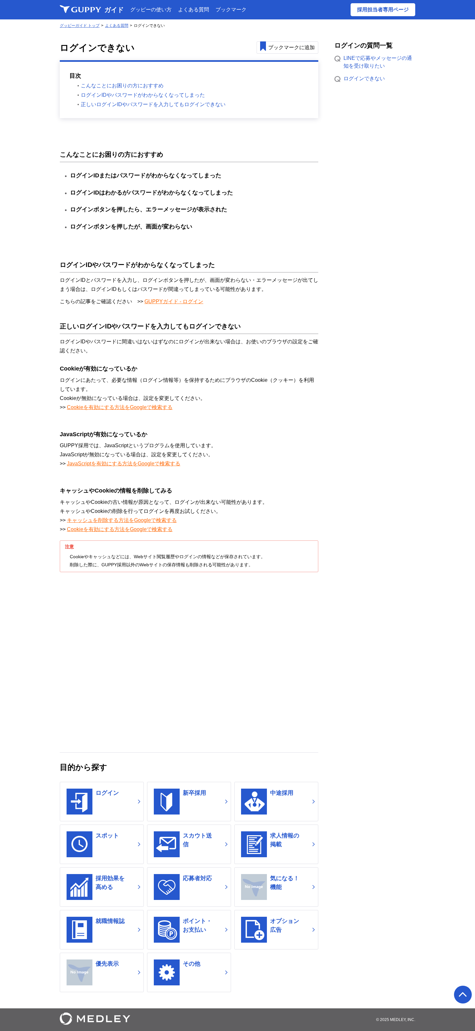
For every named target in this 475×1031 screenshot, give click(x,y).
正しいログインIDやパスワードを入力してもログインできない (153, 104)
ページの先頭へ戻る (463, 994)
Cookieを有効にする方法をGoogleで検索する (120, 407)
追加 (291, 47)
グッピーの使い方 (151, 9)
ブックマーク (231, 9)
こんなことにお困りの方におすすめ (122, 85)
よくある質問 (193, 9)
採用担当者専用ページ (383, 9)
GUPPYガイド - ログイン (173, 301)
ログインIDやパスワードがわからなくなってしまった (143, 95)
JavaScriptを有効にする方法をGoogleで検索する (123, 463)
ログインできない (364, 78)
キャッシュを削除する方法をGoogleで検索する (122, 520)
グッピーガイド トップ (80, 25)
